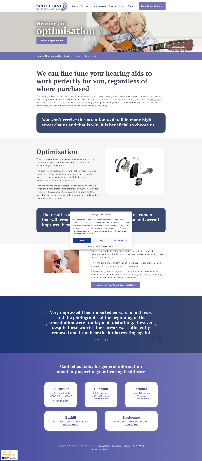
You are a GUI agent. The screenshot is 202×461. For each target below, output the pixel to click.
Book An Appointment (152, 6)
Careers (127, 446)
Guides (112, 6)
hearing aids (154, 99)
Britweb (106, 449)
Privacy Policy (107, 246)
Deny (101, 240)
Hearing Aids (99, 6)
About (75, 6)
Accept (81, 240)
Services (85, 6)
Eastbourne (131, 417)
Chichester (60, 389)
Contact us (116, 446)
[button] (46, 325)
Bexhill (70, 417)
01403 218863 (101, 398)
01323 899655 (141, 398)
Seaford (141, 389)
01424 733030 (70, 424)
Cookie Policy (94, 246)
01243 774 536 (60, 401)
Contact (131, 6)
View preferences (120, 240)
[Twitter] (136, 446)
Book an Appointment (52, 40)
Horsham (101, 389)
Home (39, 56)
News (121, 6)
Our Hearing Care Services (58, 56)
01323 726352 (131, 424)
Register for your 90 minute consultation (115, 284)
